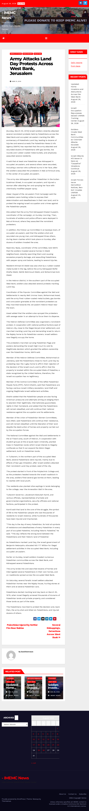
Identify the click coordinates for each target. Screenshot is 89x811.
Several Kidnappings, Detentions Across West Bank (53, 631)
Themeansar (6, 801)
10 (34, 739)
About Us (62, 794)
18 (39, 745)
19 (43, 745)
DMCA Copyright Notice (77, 798)
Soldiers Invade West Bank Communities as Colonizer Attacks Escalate (77, 137)
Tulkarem (10, 678)
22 (58, 745)
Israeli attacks (16, 53)
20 (48, 745)
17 (34, 745)
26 (44, 750)
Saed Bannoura (27, 652)
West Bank (10, 681)
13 (48, 739)
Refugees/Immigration (35, 678)
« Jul (33, 763)
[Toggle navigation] (46, 38)
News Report (27, 53)
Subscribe (82, 794)
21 (53, 745)
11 (38, 739)
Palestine (37, 53)
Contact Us (72, 794)
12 (43, 739)
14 (53, 739)
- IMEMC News (15, 778)
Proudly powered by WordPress (14, 799)
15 (58, 739)
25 (39, 750)
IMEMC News (13, 695)
